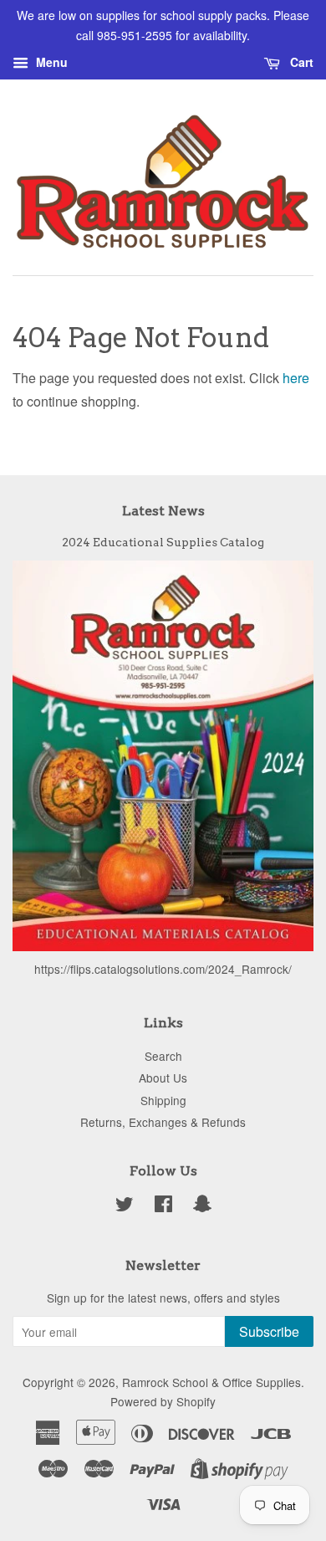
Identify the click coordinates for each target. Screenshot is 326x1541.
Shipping (163, 1100)
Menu (50, 62)
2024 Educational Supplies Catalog (163, 542)
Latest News (163, 511)
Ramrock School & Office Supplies (211, 1382)
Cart (300, 62)
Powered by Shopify (163, 1401)
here (296, 377)
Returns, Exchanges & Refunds (163, 1122)
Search (163, 1055)
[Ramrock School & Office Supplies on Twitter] (124, 1206)
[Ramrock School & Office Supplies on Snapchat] (202, 1206)
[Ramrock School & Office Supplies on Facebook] (163, 1206)
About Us (163, 1077)
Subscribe (269, 1331)
